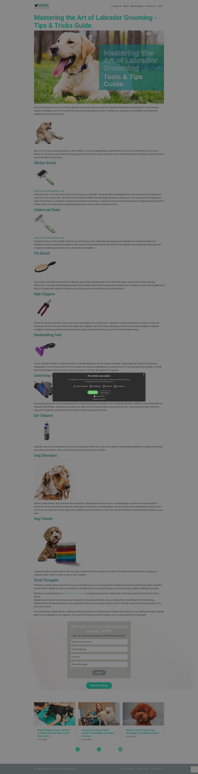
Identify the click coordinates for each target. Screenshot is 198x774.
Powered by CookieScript (99, 399)
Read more (110, 381)
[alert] (99, 387)
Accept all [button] (92, 392)
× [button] (143, 374)
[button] (99, 387)
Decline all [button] (105, 392)
